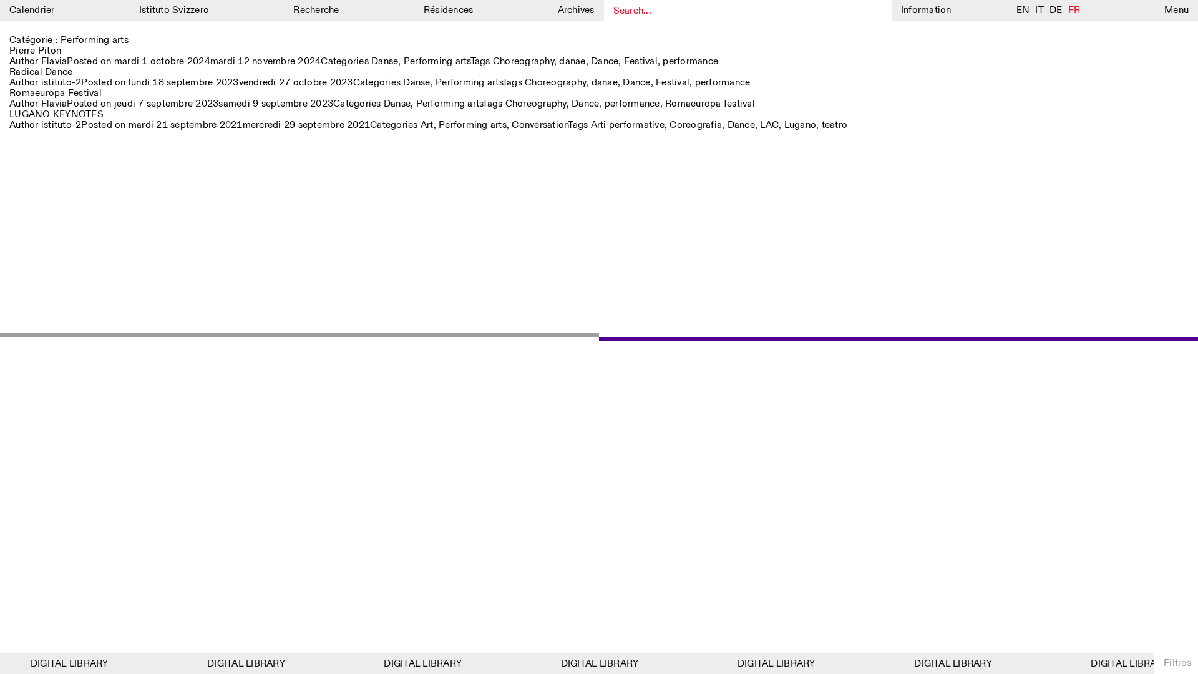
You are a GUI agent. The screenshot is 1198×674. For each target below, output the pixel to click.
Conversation (540, 125)
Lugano (800, 125)
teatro (835, 125)
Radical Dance (40, 72)
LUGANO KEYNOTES (56, 114)
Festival (641, 61)
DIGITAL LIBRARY (65, 664)
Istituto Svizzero (174, 10)
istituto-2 (61, 83)
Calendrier (32, 10)
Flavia (54, 61)
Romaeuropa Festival (55, 93)
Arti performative (628, 125)
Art (427, 125)
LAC (769, 125)
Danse (384, 61)
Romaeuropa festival (710, 104)
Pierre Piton (35, 51)
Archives (576, 10)
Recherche (316, 10)
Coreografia (696, 125)
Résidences (449, 10)
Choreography (523, 61)
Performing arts (437, 61)
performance (690, 61)
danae (572, 61)
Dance (604, 61)
